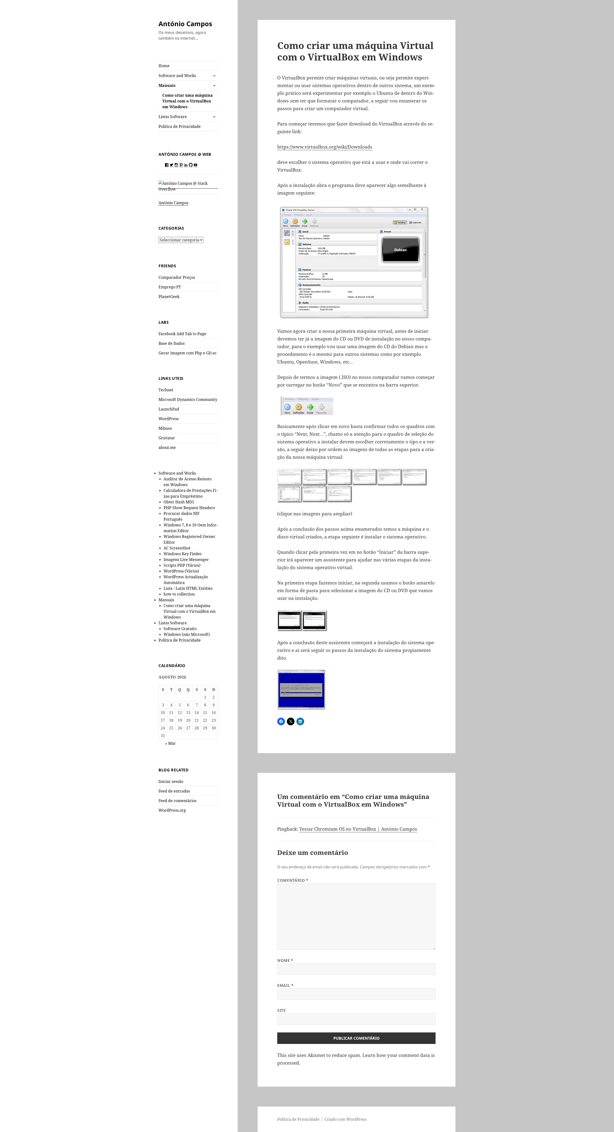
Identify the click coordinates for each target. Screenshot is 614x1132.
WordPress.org (172, 810)
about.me (167, 447)
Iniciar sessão (171, 781)
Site (281, 1010)
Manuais (167, 85)
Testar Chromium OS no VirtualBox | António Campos (358, 829)
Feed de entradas (174, 791)
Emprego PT (170, 287)
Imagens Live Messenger (186, 559)
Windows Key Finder (183, 553)
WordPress (169, 418)
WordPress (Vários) (181, 571)
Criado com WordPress (345, 1119)
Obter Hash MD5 (179, 502)
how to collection (179, 594)
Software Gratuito (180, 628)
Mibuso (165, 428)
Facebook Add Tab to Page (182, 333)
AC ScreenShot (177, 548)
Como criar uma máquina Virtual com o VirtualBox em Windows (187, 101)
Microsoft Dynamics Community (188, 399)
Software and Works (177, 75)
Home (164, 65)
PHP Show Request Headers (189, 507)
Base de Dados (172, 343)
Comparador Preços (177, 277)
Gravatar (167, 438)
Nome (285, 960)
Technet (166, 390)
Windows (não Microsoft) (187, 634)
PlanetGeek (169, 296)
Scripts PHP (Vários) (182, 565)
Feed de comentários (177, 800)
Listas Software (173, 116)
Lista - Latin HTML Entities (188, 588)
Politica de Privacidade (180, 126)
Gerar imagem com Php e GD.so (187, 353)
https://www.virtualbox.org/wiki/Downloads (324, 147)
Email (285, 985)
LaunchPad (169, 409)
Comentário (292, 880)
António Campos (185, 23)
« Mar (170, 743)
